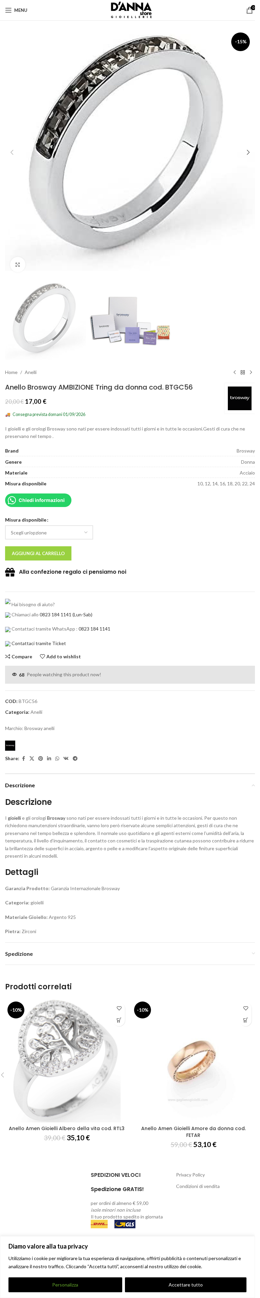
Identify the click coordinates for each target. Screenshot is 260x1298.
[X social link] (31, 758)
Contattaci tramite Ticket (39, 643)
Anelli (31, 372)
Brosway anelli (39, 728)
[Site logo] (130, 10)
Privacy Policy (190, 1175)
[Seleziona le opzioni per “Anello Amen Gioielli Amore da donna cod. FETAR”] (246, 1020)
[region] (127, 1267)
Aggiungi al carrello (38, 553)
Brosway (56, 818)
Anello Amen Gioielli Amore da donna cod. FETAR (193, 1132)
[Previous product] (235, 372)
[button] (12, 152)
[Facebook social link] (23, 758)
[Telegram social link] (75, 758)
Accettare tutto (186, 1285)
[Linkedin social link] (49, 758)
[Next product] (251, 372)
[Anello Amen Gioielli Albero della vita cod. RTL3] (66, 1060)
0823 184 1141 (55, 614)
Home (11, 372)
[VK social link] (66, 758)
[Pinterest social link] (40, 758)
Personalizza (65, 1285)
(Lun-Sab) (81, 614)
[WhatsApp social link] (57, 758)
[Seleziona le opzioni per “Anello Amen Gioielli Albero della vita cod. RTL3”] (119, 1020)
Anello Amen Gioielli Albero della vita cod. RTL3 (67, 1128)
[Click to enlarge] (17, 264)
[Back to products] (243, 372)
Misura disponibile (25, 520)
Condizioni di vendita (198, 1186)
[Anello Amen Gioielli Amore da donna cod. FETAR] (193, 1060)
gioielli (14, 818)
